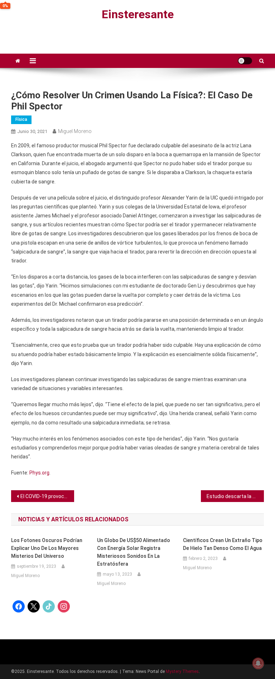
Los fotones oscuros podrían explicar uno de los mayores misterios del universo (46, 548)
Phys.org (39, 473)
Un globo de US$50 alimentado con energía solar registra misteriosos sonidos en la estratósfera (133, 552)
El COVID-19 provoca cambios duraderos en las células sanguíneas (47, 496)
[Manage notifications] (258, 663)
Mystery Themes (182, 671)
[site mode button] (245, 60)
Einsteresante (138, 14)
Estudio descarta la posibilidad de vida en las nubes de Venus (235, 496)
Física (21, 119)
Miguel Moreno (75, 131)
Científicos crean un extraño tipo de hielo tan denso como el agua (222, 544)
